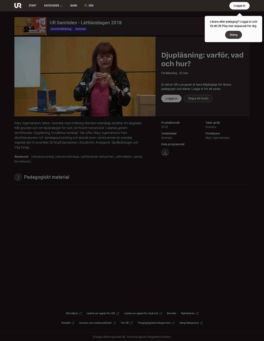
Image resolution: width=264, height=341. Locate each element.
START (32, 5)
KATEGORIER (51, 5)
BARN (73, 5)
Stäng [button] (233, 34)
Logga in (239, 5)
